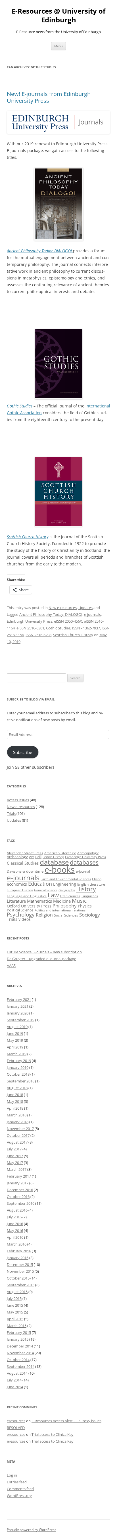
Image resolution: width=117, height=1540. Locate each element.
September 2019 (20, 1019)
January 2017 (17, 1183)
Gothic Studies (58, 628)
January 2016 (17, 1257)
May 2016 (15, 1230)
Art (31, 856)
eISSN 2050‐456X (68, 621)
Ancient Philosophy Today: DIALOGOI (50, 614)
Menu (58, 46)
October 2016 (18, 1196)
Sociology (89, 914)
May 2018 (15, 1101)
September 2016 (20, 1203)
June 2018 (15, 1094)
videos (24, 919)
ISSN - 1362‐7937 (86, 628)
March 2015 (16, 1325)
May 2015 (15, 1312)
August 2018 (17, 1087)
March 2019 (16, 1053)
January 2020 (17, 1013)
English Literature (91, 884)
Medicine (62, 901)
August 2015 (17, 1291)
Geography (66, 890)
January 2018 (17, 1121)
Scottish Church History (73, 634)
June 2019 (15, 1033)
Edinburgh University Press (29, 621)
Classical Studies (23, 863)
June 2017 (15, 1155)
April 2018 (15, 1108)
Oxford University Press (29, 906)
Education (40, 883)
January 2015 (17, 1339)
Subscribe (22, 752)
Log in (12, 1475)
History (86, 889)
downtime (34, 871)
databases (84, 862)
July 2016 (14, 1216)
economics (17, 884)
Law (53, 895)
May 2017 (15, 1162)
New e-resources (63, 607)
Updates (85, 607)
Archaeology (17, 856)
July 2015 (14, 1298)
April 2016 (15, 1237)
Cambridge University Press (85, 857)
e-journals (92, 614)
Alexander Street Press (25, 853)
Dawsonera (16, 871)
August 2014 (17, 1373)
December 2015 (20, 1264)
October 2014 (18, 1359)
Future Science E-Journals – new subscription (44, 951)
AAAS (11, 965)
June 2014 (15, 1386)
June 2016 (15, 1223)
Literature (16, 901)
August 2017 (17, 1142)
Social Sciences (66, 915)
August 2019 (17, 1026)
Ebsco (96, 879)
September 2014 (20, 1366)
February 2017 (19, 1176)
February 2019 (19, 1060)
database (54, 862)
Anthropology (88, 853)
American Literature (60, 853)
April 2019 (15, 1047)
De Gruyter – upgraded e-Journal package (41, 958)
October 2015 (18, 1278)
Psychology (21, 914)
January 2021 (17, 1006)
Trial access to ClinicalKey (53, 1434)
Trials (11, 813)
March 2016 (16, 1244)
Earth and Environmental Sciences (66, 879)
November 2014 (20, 1352)
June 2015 (15, 1305)
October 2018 (18, 1074)
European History (20, 890)
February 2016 (19, 1250)
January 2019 (17, 1067)
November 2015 (20, 1271)
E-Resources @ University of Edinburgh (58, 15)
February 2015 (19, 1332)
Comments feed (20, 1488)
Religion (44, 915)
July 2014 (14, 1380)
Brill (38, 856)
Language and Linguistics (27, 896)
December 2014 (20, 1346)
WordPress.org (19, 1495)
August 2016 (17, 1210)
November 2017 (20, 1128)
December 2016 (20, 1189)
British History (53, 857)
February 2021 (19, 999)
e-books (60, 869)
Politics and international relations (59, 910)
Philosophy (65, 905)
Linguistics (90, 896)
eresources (16, 1420)
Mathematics (39, 901)
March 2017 (16, 1169)
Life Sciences (70, 896)
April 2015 (15, 1318)
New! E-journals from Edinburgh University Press (49, 97)
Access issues (18, 799)
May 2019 (15, 1040)
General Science (45, 890)
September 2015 (20, 1284)
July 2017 (14, 1149)
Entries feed (17, 1482)
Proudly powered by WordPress (31, 1529)
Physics (85, 906)
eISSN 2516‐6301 (30, 628)
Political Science (20, 910)
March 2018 (16, 1115)
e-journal (83, 871)
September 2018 (20, 1081)
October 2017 (18, 1135)
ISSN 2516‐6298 (38, 634)
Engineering (64, 884)
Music (79, 900)
